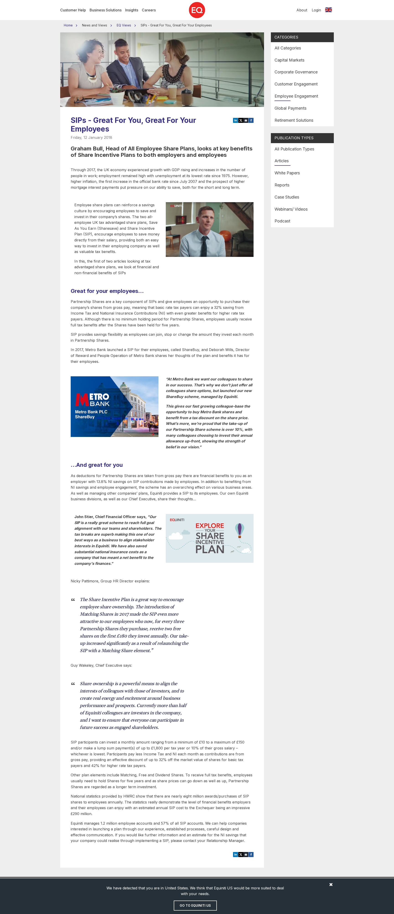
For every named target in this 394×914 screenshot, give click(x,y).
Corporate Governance (296, 72)
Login (316, 10)
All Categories (288, 48)
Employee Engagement (296, 96)
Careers (149, 10)
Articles (282, 160)
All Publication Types (294, 149)
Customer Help (73, 10)
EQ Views (124, 25)
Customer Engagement (296, 84)
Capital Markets (289, 60)
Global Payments (290, 108)
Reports (282, 185)
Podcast (282, 221)
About (301, 10)
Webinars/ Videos (291, 209)
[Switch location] (328, 10)
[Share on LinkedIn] (235, 120)
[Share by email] (246, 120)
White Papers (287, 172)
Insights (131, 10)
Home (69, 25)
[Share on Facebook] (251, 120)
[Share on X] (241, 120)
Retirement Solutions (294, 120)
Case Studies (287, 197)
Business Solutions (106, 10)
